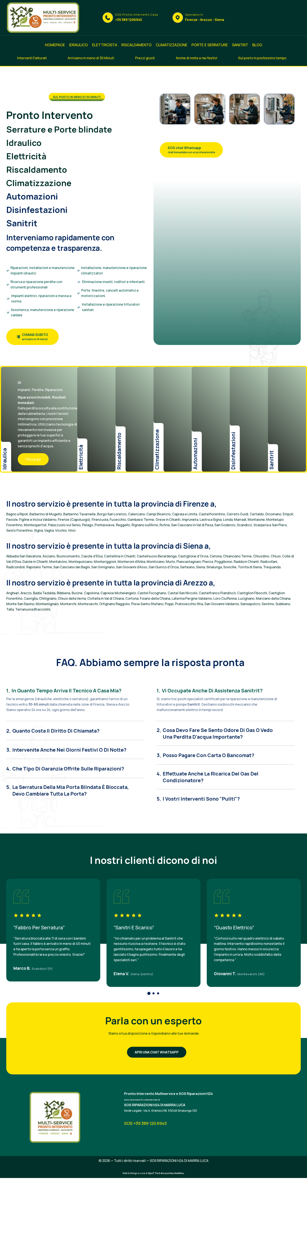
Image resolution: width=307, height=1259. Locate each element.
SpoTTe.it (154, 1173)
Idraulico (24, 142)
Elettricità (26, 156)
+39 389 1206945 (128, 19)
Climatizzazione (38, 183)
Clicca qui (33, 459)
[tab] (75, 689)
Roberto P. (124, 968)
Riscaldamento (36, 169)
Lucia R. (21, 968)
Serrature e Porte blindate (59, 129)
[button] (149, 993)
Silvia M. (222, 973)
